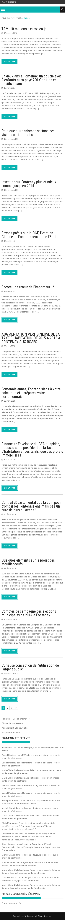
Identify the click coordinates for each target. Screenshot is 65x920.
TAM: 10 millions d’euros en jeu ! (26, 29)
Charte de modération (12, 723)
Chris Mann (7, 823)
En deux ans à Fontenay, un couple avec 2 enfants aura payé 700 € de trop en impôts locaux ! (32, 80)
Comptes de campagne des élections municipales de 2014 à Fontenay (29, 613)
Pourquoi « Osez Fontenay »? (16, 719)
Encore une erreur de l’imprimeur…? (28, 287)
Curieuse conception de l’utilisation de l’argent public (30, 667)
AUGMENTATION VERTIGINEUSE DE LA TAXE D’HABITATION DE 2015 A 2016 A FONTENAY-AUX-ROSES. (31, 338)
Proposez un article (11, 732)
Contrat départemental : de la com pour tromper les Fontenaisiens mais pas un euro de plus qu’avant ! (31, 506)
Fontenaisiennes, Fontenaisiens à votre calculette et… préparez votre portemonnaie (31, 393)
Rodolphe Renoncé (11, 800)
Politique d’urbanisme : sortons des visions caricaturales (28, 133)
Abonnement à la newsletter (15, 728)
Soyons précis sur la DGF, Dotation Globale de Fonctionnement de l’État (29, 235)
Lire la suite (9, 62)
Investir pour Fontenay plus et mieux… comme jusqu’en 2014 (30, 184)
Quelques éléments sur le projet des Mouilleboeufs (28, 562)
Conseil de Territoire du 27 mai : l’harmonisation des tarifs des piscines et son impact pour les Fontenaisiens (31, 847)
